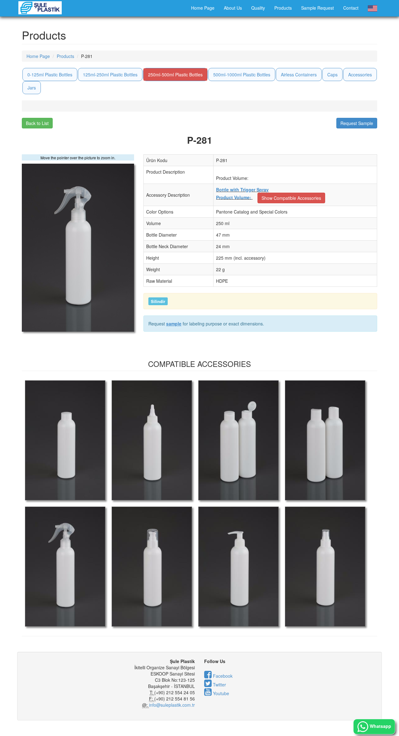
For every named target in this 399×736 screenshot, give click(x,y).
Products (283, 8)
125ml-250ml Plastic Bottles (110, 74)
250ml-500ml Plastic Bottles (175, 74)
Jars (31, 87)
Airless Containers (299, 74)
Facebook (222, 676)
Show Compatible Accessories (291, 198)
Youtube (220, 693)
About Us (233, 8)
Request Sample (356, 123)
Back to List (37, 123)
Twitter (219, 684)
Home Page (202, 8)
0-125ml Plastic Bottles (49, 74)
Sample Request (317, 8)
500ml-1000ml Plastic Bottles (241, 74)
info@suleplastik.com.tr (172, 705)
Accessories (360, 74)
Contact (350, 8)
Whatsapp (379, 726)
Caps (332, 74)
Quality (258, 8)
